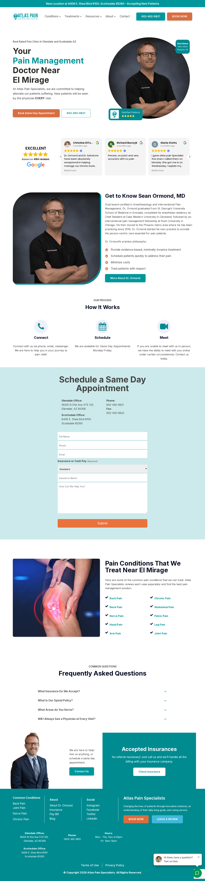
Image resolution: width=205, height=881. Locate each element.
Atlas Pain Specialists (144, 798)
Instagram (93, 805)
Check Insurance (149, 771)
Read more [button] (124, 170)
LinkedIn (92, 818)
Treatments (72, 16)
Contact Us (82, 771)
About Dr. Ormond (61, 805)
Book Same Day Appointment (36, 113)
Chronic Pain (21, 819)
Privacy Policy (114, 865)
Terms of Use (90, 865)
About (109, 16)
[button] (61, 156)
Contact (125, 16)
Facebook (93, 809)
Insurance (56, 809)
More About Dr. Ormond (125, 278)
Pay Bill (54, 814)
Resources (92, 16)
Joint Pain (19, 807)
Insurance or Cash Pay (78, 461)
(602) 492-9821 (72, 839)
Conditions (51, 16)
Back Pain (19, 803)
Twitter (91, 814)
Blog (52, 818)
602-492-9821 (150, 16)
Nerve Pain (20, 813)
